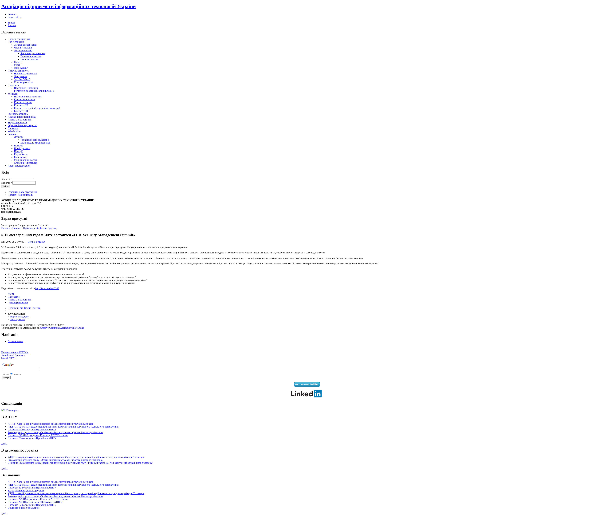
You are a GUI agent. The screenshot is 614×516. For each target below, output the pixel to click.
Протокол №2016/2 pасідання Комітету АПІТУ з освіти (38, 435)
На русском (14, 296)
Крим (11, 293)
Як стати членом (23, 50)
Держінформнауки (18, 302)
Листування (20, 76)
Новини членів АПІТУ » (14, 352)
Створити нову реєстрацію (22, 192)
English (11, 22)
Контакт (12, 14)
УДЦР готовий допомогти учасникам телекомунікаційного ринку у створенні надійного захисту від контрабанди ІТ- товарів (76, 457)
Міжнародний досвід (25, 160)
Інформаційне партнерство (22, 125)
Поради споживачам (19, 39)
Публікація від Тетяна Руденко (39, 228)
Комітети (13, 93)
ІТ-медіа (18, 145)
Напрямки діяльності (25, 73)
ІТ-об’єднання (22, 148)
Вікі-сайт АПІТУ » (8, 358)
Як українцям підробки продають (26, 490)
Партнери (13, 128)
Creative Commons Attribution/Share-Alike (62, 327)
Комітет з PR (21, 111)
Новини (16, 228)
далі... (4, 443)
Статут (18, 62)
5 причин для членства (32, 53)
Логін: (5, 179)
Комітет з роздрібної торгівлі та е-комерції (37, 108)
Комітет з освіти (23, 102)
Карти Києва (21, 154)
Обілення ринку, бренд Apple (23, 507)
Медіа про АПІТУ (17, 122)
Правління (13, 85)
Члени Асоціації (23, 47)
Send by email (17, 319)
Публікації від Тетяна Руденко (24, 308)
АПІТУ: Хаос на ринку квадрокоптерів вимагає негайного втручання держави (51, 423)
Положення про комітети (27, 96)
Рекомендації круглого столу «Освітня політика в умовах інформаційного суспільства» (55, 432)
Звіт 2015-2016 (22, 79)
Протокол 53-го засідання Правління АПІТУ (32, 429)
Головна (5, 228)
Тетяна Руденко (36, 241)
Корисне (12, 134)
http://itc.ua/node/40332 (47, 288)
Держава (19, 137)
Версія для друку (19, 316)
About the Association (19, 165)
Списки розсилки (23, 82)
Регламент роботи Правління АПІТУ (34, 90)
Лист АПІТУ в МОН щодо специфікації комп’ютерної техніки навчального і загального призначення (63, 426)
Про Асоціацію (16, 41)
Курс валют (20, 157)
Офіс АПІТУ (21, 67)
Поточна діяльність (18, 70)
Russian (12, 25)
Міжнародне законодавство (35, 142)
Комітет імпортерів (24, 99)
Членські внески (29, 59)
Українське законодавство (34, 139)
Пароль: (6, 182)
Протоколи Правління (26, 88)
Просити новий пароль (20, 194)
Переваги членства (30, 56)
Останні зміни (15, 341)
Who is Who (14, 131)
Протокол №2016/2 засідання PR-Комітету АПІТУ (35, 502)
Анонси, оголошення (19, 119)
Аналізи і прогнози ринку (22, 116)
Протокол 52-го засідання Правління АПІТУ (32, 438)
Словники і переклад (25, 162)
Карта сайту (14, 17)
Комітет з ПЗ (21, 105)
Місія (17, 65)
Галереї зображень (18, 113)
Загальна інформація (25, 44)
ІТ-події (18, 151)
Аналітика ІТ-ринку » (13, 355)
